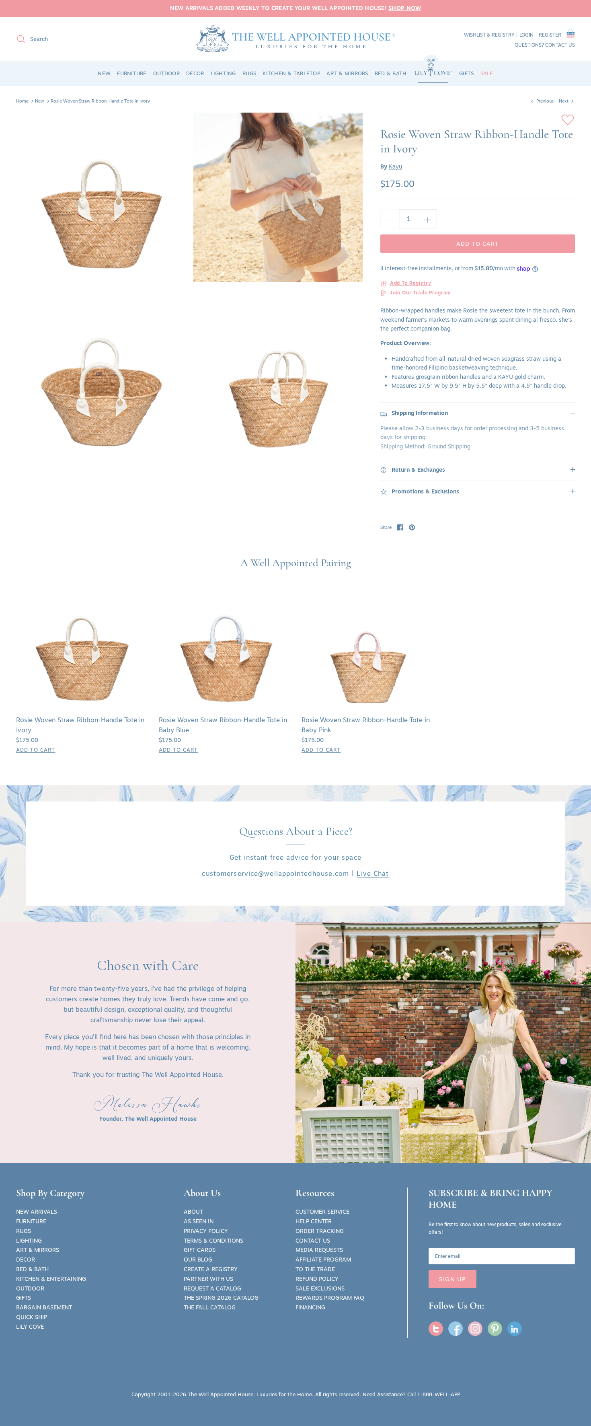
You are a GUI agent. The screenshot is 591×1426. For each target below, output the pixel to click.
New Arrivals (36, 1212)
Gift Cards (199, 1250)
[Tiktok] (514, 1328)
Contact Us (313, 1241)
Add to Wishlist (567, 120)
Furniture (31, 1221)
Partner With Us (208, 1279)
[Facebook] (455, 1328)
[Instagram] (475, 1328)
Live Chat (373, 873)
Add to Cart (477, 244)
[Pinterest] (495, 1328)
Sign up (452, 1279)
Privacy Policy (206, 1231)
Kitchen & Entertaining (51, 1279)
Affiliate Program (323, 1259)
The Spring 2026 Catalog (221, 1298)
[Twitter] (436, 1328)
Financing (310, 1307)
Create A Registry (211, 1269)
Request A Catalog (212, 1288)
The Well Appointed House (220, 1394)
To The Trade (315, 1269)
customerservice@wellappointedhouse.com (275, 873)
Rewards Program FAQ (330, 1298)
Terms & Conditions (213, 1241)
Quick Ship (31, 1317)
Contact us (560, 44)
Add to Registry (410, 283)
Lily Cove (30, 1327)
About (193, 1212)
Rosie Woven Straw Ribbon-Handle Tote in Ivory (100, 101)
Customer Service (322, 1212)
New (39, 101)
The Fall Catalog (210, 1307)
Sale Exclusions (320, 1288)
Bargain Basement (44, 1307)
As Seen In (198, 1221)
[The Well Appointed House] (295, 38)
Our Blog (198, 1259)
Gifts (23, 1298)
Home (22, 101)
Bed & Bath (32, 1269)
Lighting (29, 1241)
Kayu (395, 166)
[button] (570, 35)
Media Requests (319, 1250)
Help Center (314, 1221)
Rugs (23, 1231)
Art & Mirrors (37, 1250)
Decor (25, 1259)
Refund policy (317, 1279)
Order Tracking (320, 1231)
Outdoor (30, 1288)
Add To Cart (35, 749)
